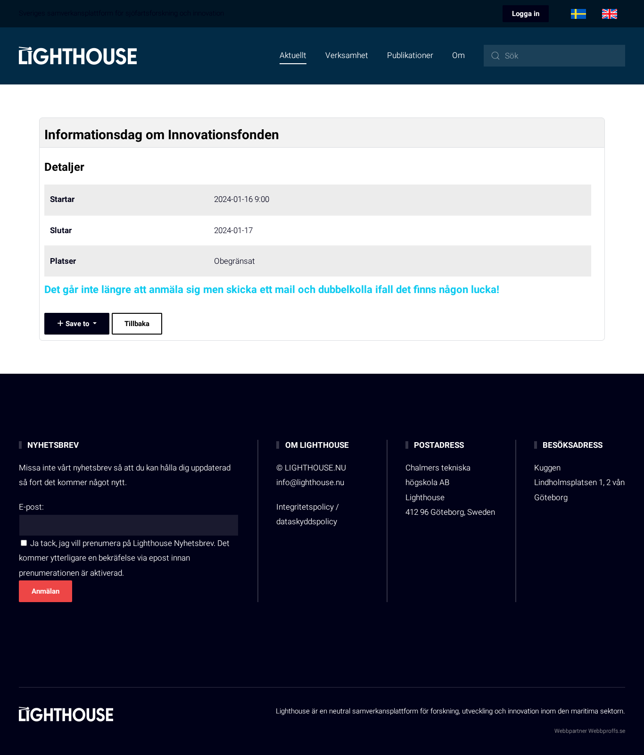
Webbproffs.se (606, 731)
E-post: (31, 507)
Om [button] (458, 55)
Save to (77, 324)
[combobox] (554, 56)
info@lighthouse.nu (310, 482)
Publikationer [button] (410, 55)
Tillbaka (136, 324)
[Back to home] (78, 56)
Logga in (525, 13)
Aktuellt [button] (293, 55)
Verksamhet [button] (346, 55)
